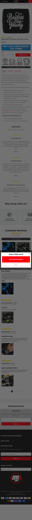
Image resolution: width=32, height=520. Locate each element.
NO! (16, 264)
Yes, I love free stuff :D (16, 259)
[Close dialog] (30, 254)
